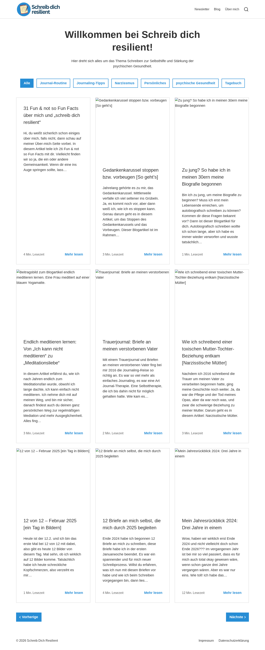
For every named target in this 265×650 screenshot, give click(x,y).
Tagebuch (233, 83)
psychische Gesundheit (195, 83)
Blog (217, 9)
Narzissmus (124, 83)
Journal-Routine (53, 83)
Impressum (206, 640)
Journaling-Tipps (90, 83)
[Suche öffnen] (246, 9)
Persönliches (155, 83)
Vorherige (30, 617)
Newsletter (202, 9)
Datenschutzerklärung (234, 640)
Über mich (232, 9)
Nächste (236, 617)
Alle (28, 83)
